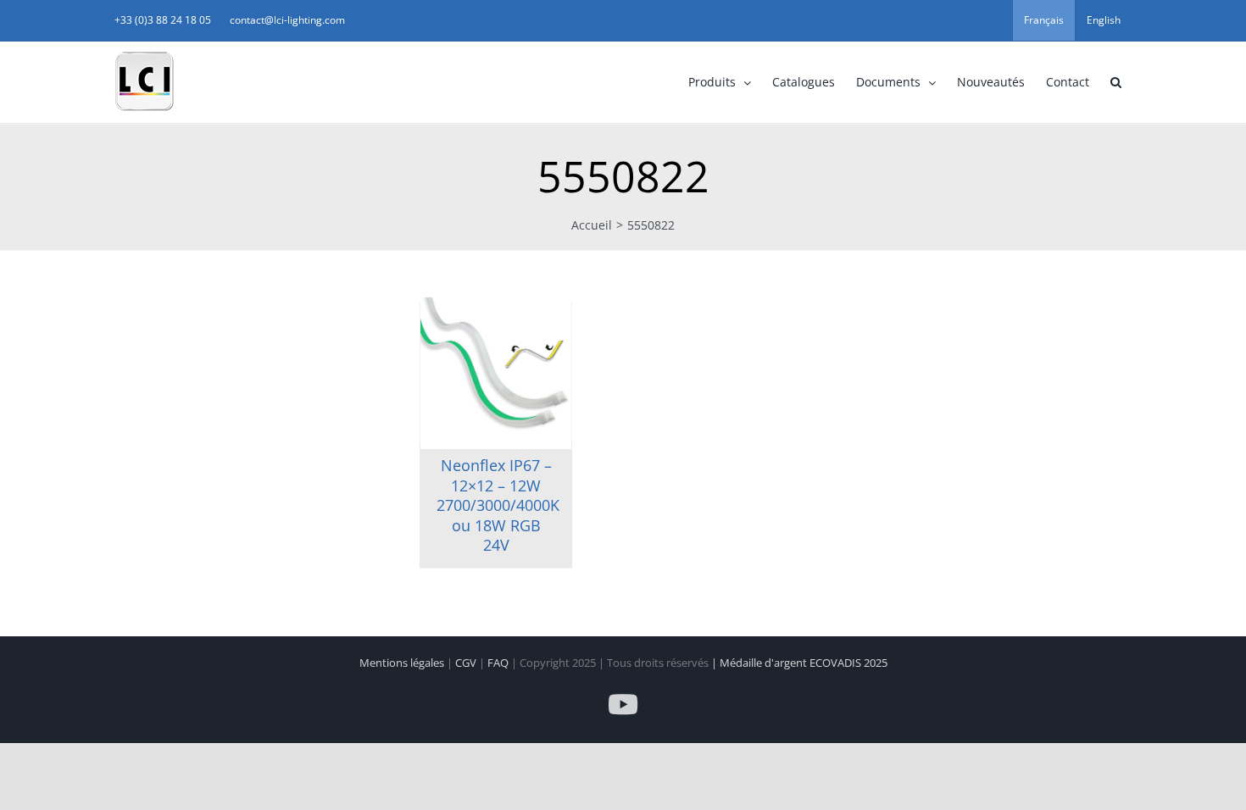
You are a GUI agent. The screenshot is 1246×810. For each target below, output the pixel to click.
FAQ (499, 662)
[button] (1115, 82)
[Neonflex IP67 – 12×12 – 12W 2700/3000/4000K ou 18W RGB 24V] (495, 372)
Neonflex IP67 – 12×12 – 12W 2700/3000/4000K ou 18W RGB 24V (498, 505)
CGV (467, 662)
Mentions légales (403, 662)
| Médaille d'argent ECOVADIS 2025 (799, 662)
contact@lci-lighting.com (287, 20)
